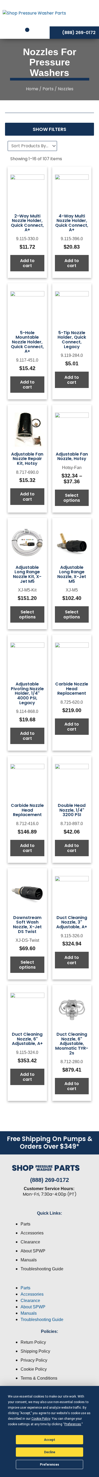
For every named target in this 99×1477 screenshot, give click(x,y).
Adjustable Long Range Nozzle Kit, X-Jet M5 (27, 574)
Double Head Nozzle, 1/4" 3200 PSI (72, 810)
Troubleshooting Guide (42, 1269)
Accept (49, 1440)
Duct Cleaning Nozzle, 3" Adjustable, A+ (71, 922)
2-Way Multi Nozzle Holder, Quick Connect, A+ (27, 223)
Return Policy (33, 1342)
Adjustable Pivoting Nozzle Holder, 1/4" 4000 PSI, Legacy (27, 693)
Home (32, 89)
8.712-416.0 (27, 823)
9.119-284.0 (72, 355)
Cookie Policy (34, 1369)
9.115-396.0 (72, 238)
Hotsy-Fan (72, 467)
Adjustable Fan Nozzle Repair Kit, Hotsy (27, 458)
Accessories (32, 1233)
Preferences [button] (72, 1424)
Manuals (29, 1260)
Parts (48, 89)
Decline (49, 1452)
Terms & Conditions (39, 1378)
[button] (49, 1282)
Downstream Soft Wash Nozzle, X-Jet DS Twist (27, 925)
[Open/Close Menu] (88, 13)
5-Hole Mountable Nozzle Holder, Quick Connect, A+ (27, 342)
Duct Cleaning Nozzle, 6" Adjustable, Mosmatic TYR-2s (71, 1043)
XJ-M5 (72, 590)
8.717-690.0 (27, 472)
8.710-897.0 (71, 823)
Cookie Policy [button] (40, 1419)
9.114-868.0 (27, 711)
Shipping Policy (35, 1351)
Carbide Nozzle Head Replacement (71, 688)
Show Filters (49, 129)
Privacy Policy (34, 1360)
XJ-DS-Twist (27, 940)
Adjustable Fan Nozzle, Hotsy (72, 456)
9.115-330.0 (27, 238)
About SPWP (33, 1251)
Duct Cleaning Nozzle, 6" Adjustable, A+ (27, 1039)
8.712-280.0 (71, 1061)
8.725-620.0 (71, 702)
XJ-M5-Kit (27, 590)
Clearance (30, 1242)
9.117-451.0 (27, 360)
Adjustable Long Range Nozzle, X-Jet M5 (71, 574)
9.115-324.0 (27, 1052)
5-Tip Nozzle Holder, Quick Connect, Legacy (72, 340)
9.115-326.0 (72, 936)
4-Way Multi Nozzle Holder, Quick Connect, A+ (71, 223)
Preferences (49, 1464)
